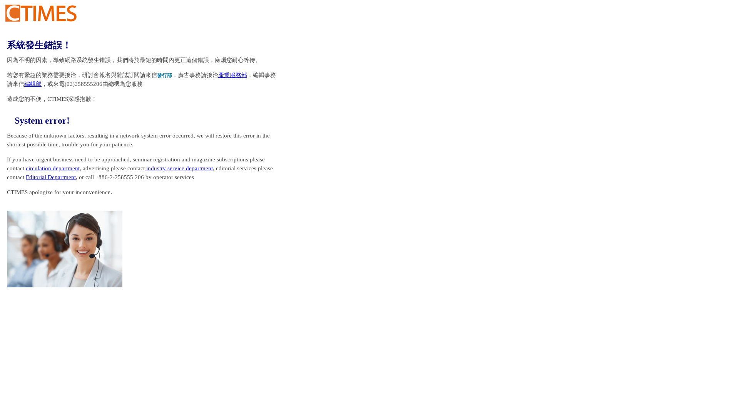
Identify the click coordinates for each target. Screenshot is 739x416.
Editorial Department (51, 177)
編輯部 (33, 84)
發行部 (164, 75)
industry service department (179, 168)
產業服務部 (232, 75)
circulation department (53, 168)
